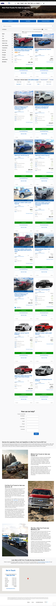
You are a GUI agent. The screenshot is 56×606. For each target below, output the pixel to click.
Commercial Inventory (22, 3)
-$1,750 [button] (31, 346)
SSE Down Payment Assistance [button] (20, 116)
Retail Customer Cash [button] (18, 60)
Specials (34, 3)
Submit (36, 433)
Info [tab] (28, 54)
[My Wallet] (44, 3)
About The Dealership (38, 3)
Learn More (28, 21)
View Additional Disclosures (39, 602)
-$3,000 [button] (52, 118)
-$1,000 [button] (31, 59)
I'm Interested (23, 68)
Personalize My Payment (24, 70)
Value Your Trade (23, 133)
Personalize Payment (29, 64)
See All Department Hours (10, 588)
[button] (24, 52)
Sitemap (28, 602)
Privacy (33, 602)
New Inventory (18, 3)
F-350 (17, 500)
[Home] (2, 3)
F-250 (14, 500)
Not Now (29, 35)
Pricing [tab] (19, 54)
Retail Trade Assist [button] (38, 170)
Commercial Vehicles (46, 21)
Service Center (32, 3)
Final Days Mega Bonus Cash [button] (19, 118)
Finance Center (29, 3)
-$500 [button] (32, 118)
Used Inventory (25, 3)
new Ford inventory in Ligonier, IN (44, 561)
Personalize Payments (37, 35)
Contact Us (10, 21)
